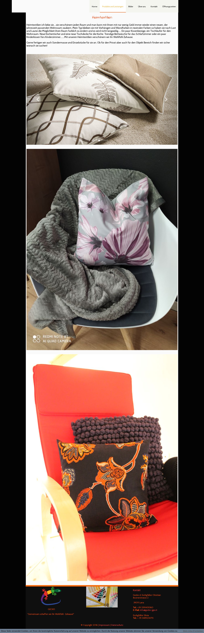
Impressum (104, 625)
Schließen (198, 631)
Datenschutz (117, 625)
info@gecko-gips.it (148, 610)
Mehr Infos (187, 631)
